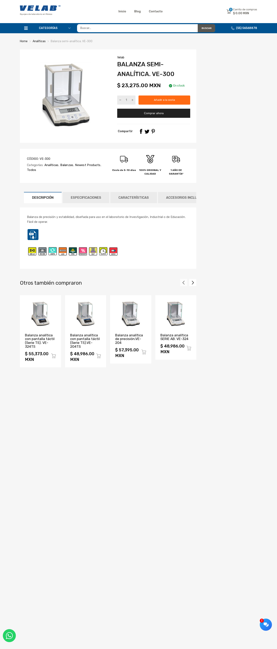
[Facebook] (140, 131)
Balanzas (66, 165)
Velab (120, 57)
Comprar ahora (154, 113)
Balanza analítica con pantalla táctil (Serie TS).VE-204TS (85, 341)
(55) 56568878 (246, 28)
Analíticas (50, 165)
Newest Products (87, 165)
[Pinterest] (153, 131)
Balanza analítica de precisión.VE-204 (129, 339)
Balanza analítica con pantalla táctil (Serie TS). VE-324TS (40, 341)
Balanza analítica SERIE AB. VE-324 (174, 337)
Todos (31, 170)
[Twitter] (147, 131)
